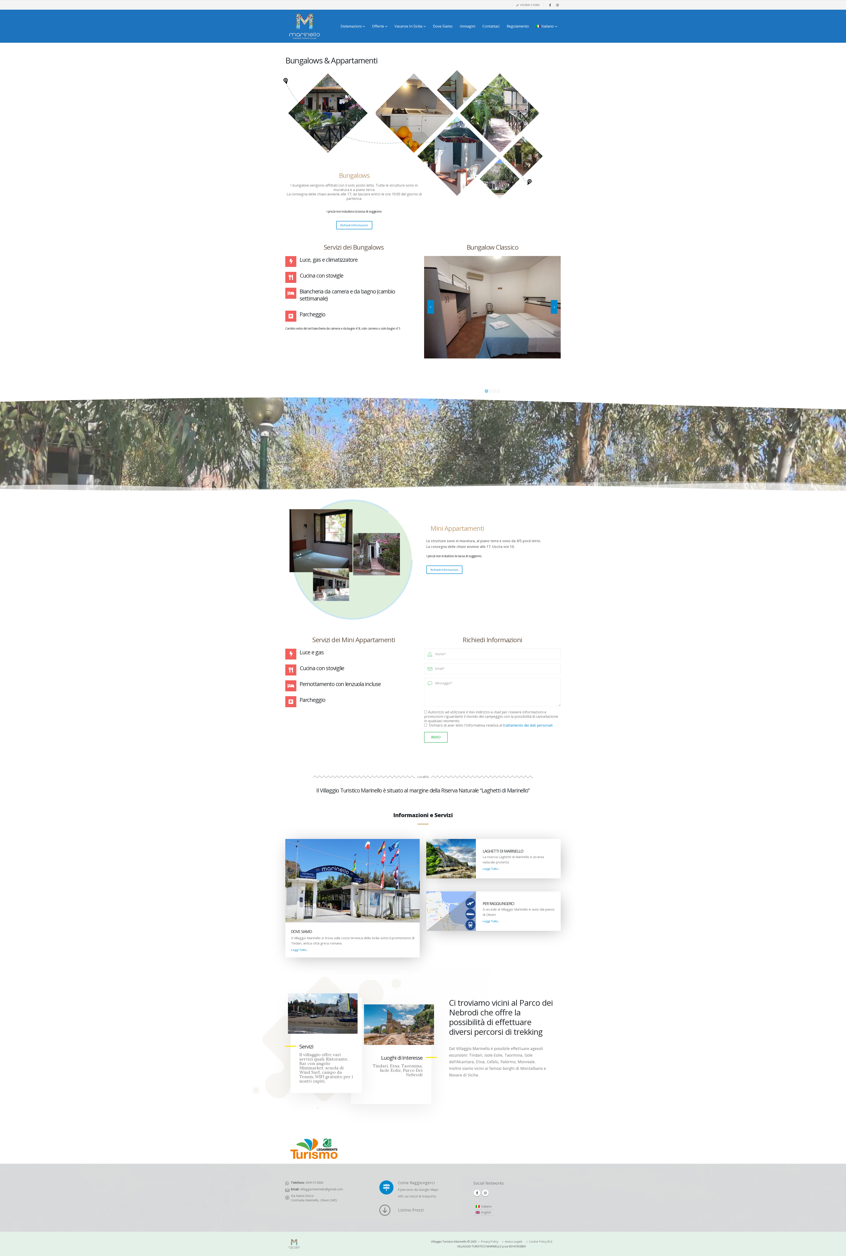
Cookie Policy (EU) (540, 1241)
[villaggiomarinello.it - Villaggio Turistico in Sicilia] (304, 26)
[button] (486, 391)
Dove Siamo (443, 26)
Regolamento (518, 26)
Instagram (485, 1193)
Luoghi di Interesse (401, 1057)
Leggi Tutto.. (299, 950)
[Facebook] (550, 5)
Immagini (467, 26)
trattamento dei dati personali (528, 725)
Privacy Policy (489, 1241)
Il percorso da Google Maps (418, 1189)
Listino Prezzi (411, 1210)
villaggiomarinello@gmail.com (321, 1189)
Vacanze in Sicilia (408, 26)
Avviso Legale (513, 1241)
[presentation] (430, 307)
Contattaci (490, 26)
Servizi (306, 1046)
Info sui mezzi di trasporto (417, 1196)
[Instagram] (557, 5)
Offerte (378, 26)
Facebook (477, 1193)
